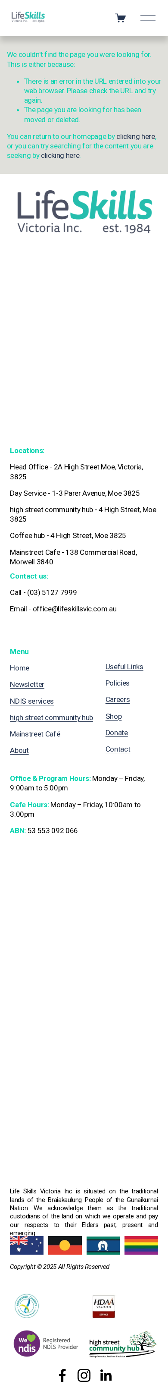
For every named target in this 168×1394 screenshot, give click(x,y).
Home (19, 668)
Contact (118, 749)
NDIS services (32, 701)
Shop (114, 716)
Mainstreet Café (35, 734)
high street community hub (51, 717)
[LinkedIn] (105, 1375)
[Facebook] (62, 1375)
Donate (117, 732)
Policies (118, 683)
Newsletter (27, 684)
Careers (118, 699)
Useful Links (124, 666)
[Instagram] (84, 1375)
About (19, 750)
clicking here (135, 136)
